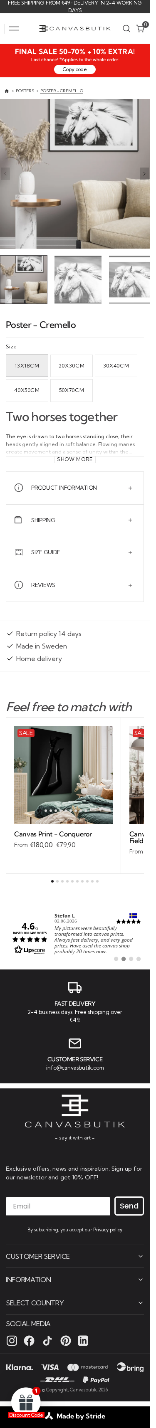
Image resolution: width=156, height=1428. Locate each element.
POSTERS (25, 91)
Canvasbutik (83, 1389)
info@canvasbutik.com (75, 1066)
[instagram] (12, 1340)
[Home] (7, 91)
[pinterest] (66, 1340)
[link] (75, 936)
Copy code (75, 69)
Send (129, 1205)
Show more (75, 457)
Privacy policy (107, 1229)
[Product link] (63, 773)
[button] (13, 29)
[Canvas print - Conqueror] (63, 838)
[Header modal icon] (14, 29)
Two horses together (61, 414)
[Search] (126, 28)
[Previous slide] (5, 174)
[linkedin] (83, 1340)
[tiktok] (47, 1340)
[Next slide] (144, 174)
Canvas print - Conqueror (53, 832)
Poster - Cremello (61, 91)
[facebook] (29, 1340)
